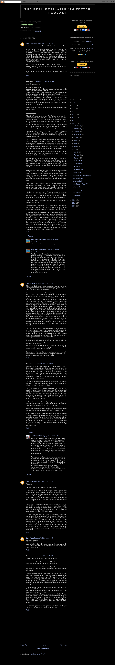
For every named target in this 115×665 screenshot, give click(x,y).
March (76, 152)
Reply (28, 75)
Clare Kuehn (77, 193)
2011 (74, 200)
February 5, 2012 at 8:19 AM (48, 436)
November (77, 129)
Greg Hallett (77, 172)
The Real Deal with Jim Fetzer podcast (57, 11)
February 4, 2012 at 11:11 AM (44, 81)
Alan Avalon (77, 187)
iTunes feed (89, 45)
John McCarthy (78, 178)
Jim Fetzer (35, 436)
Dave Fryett (30, 43)
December (77, 126)
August (76, 137)
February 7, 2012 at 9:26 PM (43, 538)
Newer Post (24, 645)
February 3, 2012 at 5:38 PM (43, 43)
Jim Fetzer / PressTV (80, 184)
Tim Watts (76, 166)
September (78, 134)
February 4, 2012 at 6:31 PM (44, 364)
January (77, 158)
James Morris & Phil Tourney (82, 175)
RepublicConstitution (38, 239)
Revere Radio (90, 48)
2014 (74, 117)
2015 (74, 114)
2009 (74, 206)
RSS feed (89, 41)
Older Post (63, 645)
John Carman (77, 160)
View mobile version (43, 648)
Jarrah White (77, 163)
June (76, 143)
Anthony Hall (26, 25)
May (75, 146)
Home (44, 645)
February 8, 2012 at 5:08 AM (44, 556)
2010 (74, 203)
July (75, 140)
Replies (30, 236)
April (75, 149)
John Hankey (77, 190)
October (77, 131)
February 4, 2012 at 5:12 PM (43, 283)
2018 (74, 105)
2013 (74, 120)
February (77, 155)
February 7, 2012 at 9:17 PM (43, 481)
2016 (74, 111)
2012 (74, 123)
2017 (74, 108)
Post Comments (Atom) (37, 654)
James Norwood (78, 169)
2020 (74, 103)
